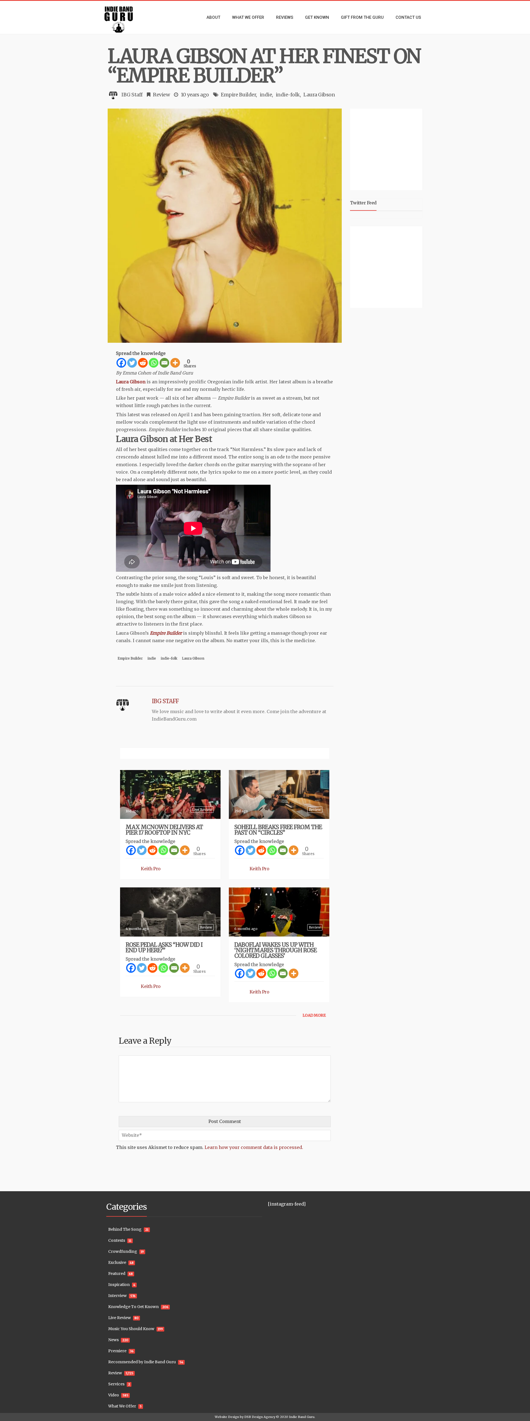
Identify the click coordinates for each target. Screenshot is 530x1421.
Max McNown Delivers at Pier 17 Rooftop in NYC (164, 830)
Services (116, 1384)
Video (113, 1395)
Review (161, 94)
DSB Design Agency (259, 1417)
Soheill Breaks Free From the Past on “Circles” (278, 830)
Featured (116, 1273)
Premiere (117, 1350)
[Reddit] (143, 363)
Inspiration (119, 1284)
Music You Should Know (131, 1328)
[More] (175, 363)
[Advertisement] (387, 148)
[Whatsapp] (153, 363)
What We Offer (122, 1406)
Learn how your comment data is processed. (254, 1147)
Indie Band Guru (301, 1417)
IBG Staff (132, 94)
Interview (117, 1295)
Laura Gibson (319, 94)
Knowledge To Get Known (133, 1306)
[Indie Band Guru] (127, 17)
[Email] (164, 363)
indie (266, 94)
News (113, 1339)
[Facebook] (121, 363)
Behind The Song (125, 1229)
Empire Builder (238, 94)
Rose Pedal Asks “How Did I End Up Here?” (164, 947)
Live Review (202, 810)
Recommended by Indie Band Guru (142, 1361)
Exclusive (117, 1262)
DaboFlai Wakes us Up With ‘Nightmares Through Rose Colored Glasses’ (275, 950)
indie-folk (288, 94)
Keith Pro (151, 868)
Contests (116, 1240)
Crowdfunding (122, 1251)
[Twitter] (132, 363)
